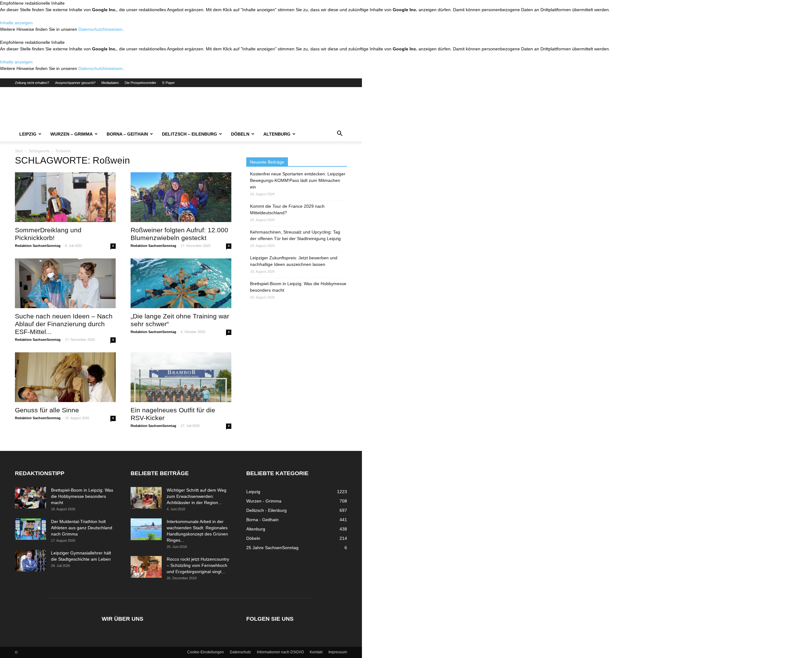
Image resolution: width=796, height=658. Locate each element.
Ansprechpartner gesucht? (75, 83)
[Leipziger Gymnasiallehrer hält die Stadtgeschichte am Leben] (30, 561)
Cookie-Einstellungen (205, 652)
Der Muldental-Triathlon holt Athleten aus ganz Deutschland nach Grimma (81, 527)
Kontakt (316, 652)
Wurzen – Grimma (71, 134)
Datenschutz (240, 652)
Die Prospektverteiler (140, 83)
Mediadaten (110, 83)
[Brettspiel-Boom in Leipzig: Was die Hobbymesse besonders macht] (30, 497)
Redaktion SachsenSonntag (38, 246)
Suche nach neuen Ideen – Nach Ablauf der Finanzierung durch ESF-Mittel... (64, 324)
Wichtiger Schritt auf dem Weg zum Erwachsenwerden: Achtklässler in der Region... (196, 496)
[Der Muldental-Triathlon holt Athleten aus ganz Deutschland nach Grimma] (30, 529)
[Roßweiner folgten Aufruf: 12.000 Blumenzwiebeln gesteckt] (181, 197)
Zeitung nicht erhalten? (32, 83)
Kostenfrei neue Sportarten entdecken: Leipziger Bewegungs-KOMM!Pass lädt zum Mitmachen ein (297, 180)
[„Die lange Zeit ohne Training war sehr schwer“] (181, 283)
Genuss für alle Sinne (47, 410)
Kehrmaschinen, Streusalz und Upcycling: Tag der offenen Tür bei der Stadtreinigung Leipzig (295, 235)
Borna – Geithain (127, 134)
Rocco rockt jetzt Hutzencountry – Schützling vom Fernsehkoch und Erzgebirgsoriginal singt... (198, 565)
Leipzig (27, 134)
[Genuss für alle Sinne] (65, 377)
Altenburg (276, 134)
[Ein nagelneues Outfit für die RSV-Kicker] (181, 377)
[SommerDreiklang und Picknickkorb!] (65, 197)
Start (19, 151)
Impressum (337, 652)
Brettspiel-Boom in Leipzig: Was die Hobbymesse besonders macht (298, 287)
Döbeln (240, 134)
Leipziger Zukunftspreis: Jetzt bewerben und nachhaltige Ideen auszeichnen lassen (293, 261)
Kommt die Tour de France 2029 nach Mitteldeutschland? (287, 209)
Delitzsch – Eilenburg (189, 134)
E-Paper (168, 83)
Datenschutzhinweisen (100, 29)
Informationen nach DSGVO (280, 652)
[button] (339, 134)
